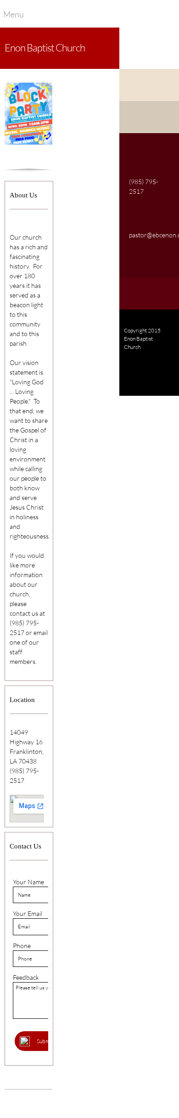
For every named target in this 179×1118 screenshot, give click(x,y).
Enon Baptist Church (45, 47)
